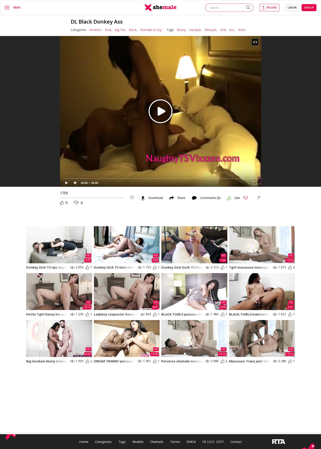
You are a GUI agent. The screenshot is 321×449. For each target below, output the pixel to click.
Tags (122, 441)
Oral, (223, 30)
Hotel (241, 30)
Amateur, (95, 30)
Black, (133, 30)
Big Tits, (120, 30)
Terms (175, 441)
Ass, (232, 30)
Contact (236, 441)
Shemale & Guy (151, 30)
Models (137, 441)
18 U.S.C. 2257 (213, 441)
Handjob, (195, 30)
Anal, (108, 30)
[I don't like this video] (247, 198)
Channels (156, 441)
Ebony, (181, 30)
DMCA (191, 441)
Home (83, 441)
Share (181, 198)
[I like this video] (229, 198)
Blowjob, (211, 30)
